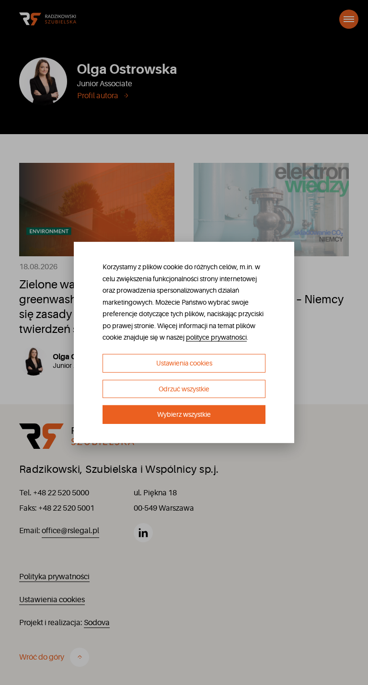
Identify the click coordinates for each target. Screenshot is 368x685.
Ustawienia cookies (184, 363)
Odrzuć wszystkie (184, 389)
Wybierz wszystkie (184, 414)
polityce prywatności (216, 337)
